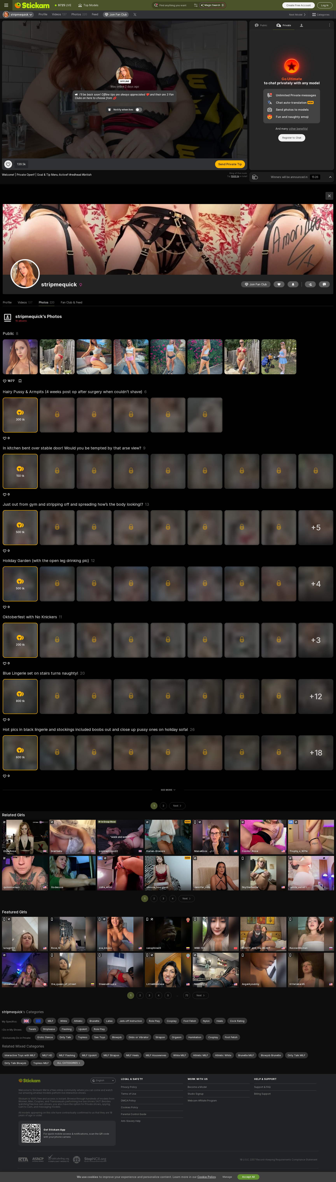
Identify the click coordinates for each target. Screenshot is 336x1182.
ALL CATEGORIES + (68, 1062)
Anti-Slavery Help (131, 1121)
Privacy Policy (129, 1087)
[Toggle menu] (6, 5)
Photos (79, 14)
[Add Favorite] (8, 164)
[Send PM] (324, 284)
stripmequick (12, 1012)
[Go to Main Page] (31, 5)
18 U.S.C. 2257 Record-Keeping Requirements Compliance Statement (278, 1159)
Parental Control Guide (133, 1114)
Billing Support (262, 1094)
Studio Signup (196, 1094)
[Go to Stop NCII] (95, 1159)
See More (166, 790)
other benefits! (298, 128)
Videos (59, 14)
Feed (95, 14)
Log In (324, 5)
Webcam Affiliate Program (202, 1100)
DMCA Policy (128, 1100)
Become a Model (197, 1087)
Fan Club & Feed (71, 302)
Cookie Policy (206, 1177)
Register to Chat (291, 137)
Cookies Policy (129, 1107)
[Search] (196, 5)
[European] (38, 1021)
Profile (42, 14)
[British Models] (26, 1021)
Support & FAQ (262, 1087)
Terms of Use (128, 1094)
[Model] (329, 196)
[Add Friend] (310, 284)
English (100, 1080)
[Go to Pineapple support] (77, 1159)
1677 (11, 381)
